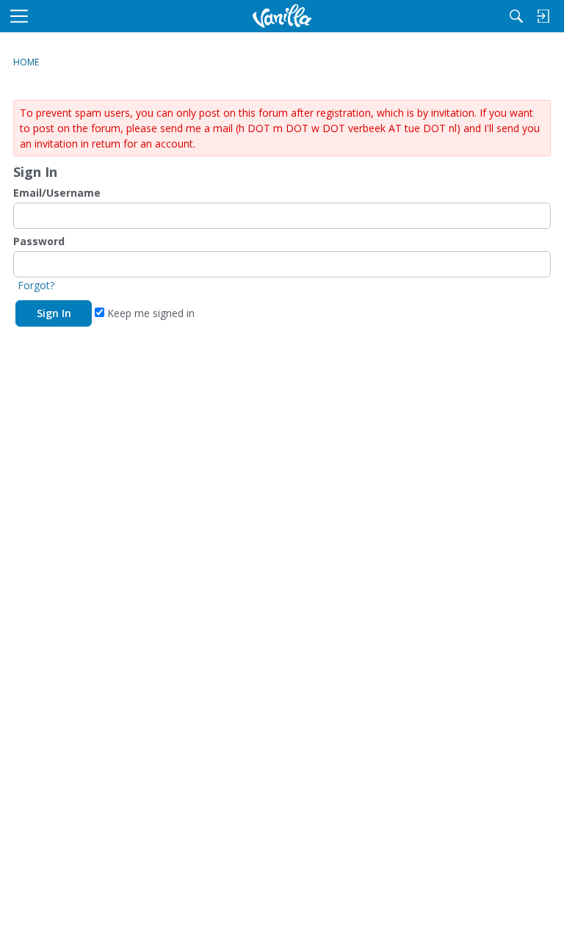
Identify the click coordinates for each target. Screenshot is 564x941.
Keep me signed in (149, 313)
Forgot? (36, 285)
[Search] (516, 16)
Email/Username (57, 193)
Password (39, 241)
